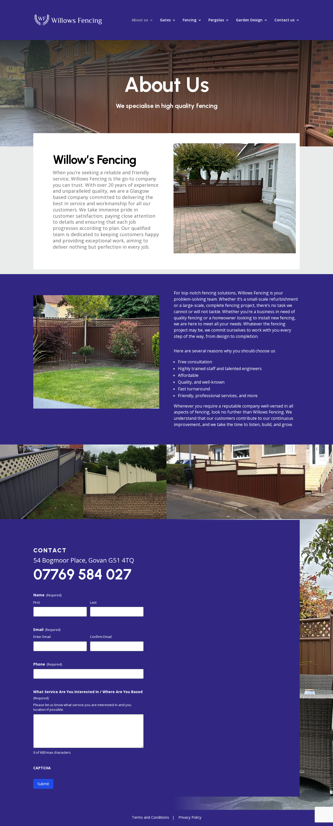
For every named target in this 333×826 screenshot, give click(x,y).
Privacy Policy (189, 817)
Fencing (189, 20)
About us (140, 20)
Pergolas (216, 20)
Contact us (284, 20)
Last (93, 602)
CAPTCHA (42, 767)
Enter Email (42, 636)
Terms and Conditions (150, 817)
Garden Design (249, 20)
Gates (165, 20)
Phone (47, 664)
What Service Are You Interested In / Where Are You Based (88, 694)
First (36, 602)
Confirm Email (101, 636)
